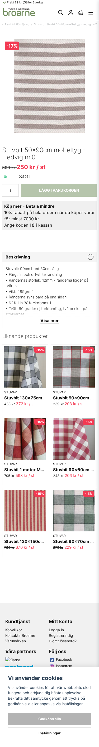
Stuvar (38, 24)
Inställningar (50, 733)
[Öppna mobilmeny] (91, 12)
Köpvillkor (13, 630)
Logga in (56, 630)
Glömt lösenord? (63, 641)
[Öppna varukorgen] (81, 12)
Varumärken (15, 641)
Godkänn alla (49, 719)
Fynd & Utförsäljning (17, 24)
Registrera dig (61, 635)
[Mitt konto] (71, 12)
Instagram (64, 666)
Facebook (64, 659)
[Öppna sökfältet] (61, 12)
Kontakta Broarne (20, 635)
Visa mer (49, 320)
